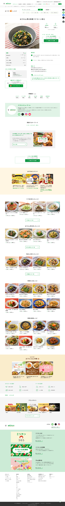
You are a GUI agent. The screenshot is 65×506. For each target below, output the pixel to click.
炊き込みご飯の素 (18, 494)
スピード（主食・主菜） (35, 12)
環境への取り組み (29, 476)
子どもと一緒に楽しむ (54, 12)
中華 (16, 487)
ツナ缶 (7, 57)
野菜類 (6, 395)
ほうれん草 (11, 395)
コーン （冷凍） (8, 60)
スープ (17, 486)
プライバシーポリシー (26, 503)
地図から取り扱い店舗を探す (42, 480)
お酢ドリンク (18, 478)
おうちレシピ (7, 474)
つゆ (16, 483)
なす (23, 12)
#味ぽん (52, 34)
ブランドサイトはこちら (17, 75)
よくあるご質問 (40, 478)
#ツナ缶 (43, 34)
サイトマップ (43, 503)
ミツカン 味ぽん (9, 62)
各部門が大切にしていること (31, 478)
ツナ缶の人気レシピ (23, 6)
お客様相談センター (41, 474)
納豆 (16, 497)
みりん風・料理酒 (18, 480)
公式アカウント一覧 (54, 427)
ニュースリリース (29, 482)
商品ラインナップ (51, 476)
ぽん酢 (17, 479)
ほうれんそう (8, 55)
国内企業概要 (29, 475)
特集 (50, 475)
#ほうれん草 (48, 34)
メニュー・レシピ (10, 6)
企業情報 (28, 474)
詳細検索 (47, 9)
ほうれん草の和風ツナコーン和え (31, 6)
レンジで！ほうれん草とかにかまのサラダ (38, 71)
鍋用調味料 (17, 482)
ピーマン (28, 12)
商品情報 (17, 474)
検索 (40, 9)
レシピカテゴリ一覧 (8, 478)
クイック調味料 (18, 489)
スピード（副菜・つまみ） (45, 12)
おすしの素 (17, 493)
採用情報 (28, 480)
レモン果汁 (17, 490)
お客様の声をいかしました (42, 475)
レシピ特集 (6, 476)
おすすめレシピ (7, 475)
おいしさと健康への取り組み (31, 479)
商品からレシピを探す (8, 479)
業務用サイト (51, 474)
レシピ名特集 (7, 480)
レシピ (50, 478)
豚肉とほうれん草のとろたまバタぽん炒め (38, 69)
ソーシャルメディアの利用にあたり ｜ (35, 503)
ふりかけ (17, 491)
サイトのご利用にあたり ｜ (18, 503)
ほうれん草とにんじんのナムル (36, 67)
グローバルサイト (48, 503)
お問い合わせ (40, 479)
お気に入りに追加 (51, 40)
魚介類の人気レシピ (16, 6)
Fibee (17, 498)
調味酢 (17, 476)
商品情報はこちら (16, 74)
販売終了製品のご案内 (41, 476)
